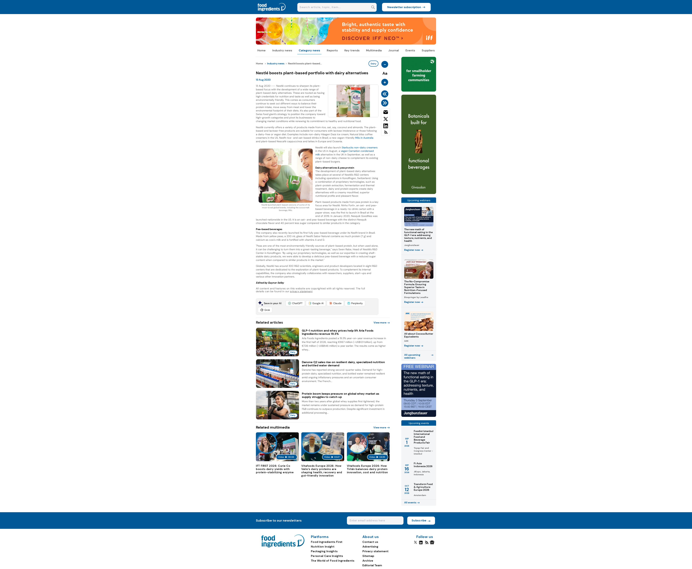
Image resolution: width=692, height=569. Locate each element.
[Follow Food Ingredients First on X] (415, 544)
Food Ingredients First (327, 542)
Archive (367, 560)
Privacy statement (375, 551)
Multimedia (374, 50)
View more (380, 322)
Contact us (370, 542)
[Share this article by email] (385, 112)
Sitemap (368, 556)
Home (261, 50)
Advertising (370, 546)
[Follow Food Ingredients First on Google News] (432, 544)
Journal (393, 50)
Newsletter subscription (404, 7)
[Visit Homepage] (272, 13)
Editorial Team (372, 565)
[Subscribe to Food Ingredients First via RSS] (385, 133)
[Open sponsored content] (346, 43)
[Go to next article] (385, 103)
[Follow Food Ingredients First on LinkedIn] (421, 544)
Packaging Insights (324, 551)
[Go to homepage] (282, 546)
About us (370, 537)
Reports (332, 50)
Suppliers (428, 50)
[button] (295, 303)
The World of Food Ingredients (332, 560)
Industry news (282, 50)
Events (410, 50)
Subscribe (419, 520)
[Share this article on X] (385, 119)
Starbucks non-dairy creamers (360, 147)
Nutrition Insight (322, 546)
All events (410, 502)
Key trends (352, 50)
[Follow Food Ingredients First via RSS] (426, 544)
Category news (309, 50)
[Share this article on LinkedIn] (385, 126)
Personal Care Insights (327, 556)
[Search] (373, 7)
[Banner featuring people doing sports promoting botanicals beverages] (418, 193)
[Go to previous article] (385, 94)
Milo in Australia (363, 137)
